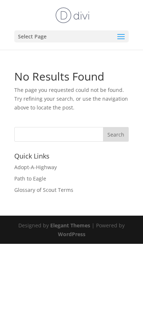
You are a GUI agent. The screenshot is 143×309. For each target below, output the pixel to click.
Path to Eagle (30, 178)
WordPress (71, 234)
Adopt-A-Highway (35, 167)
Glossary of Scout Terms (43, 189)
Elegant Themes (70, 225)
